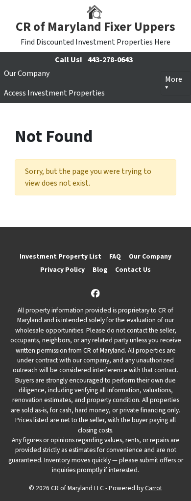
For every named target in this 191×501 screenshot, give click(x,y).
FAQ (115, 256)
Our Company (26, 73)
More (173, 79)
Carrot (153, 488)
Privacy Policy (62, 269)
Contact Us (133, 269)
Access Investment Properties (54, 93)
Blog (100, 269)
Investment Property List (60, 256)
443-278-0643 (110, 59)
